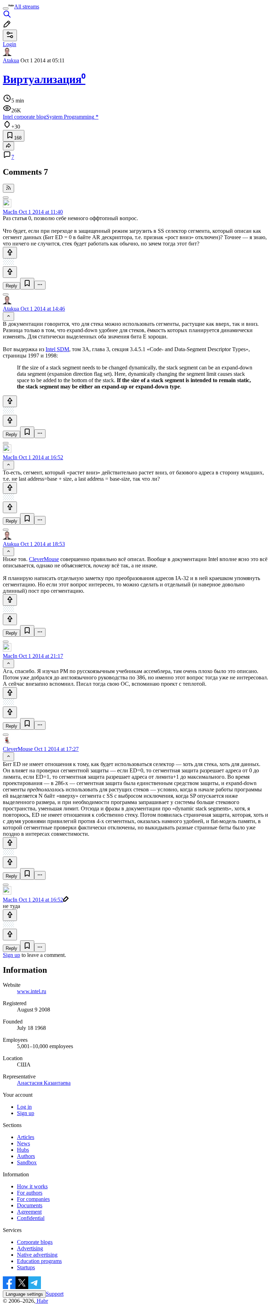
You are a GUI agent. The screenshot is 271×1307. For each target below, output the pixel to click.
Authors (26, 1156)
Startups (26, 1267)
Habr (41, 1301)
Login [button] (9, 44)
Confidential (30, 1218)
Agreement (29, 1212)
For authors (29, 1193)
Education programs (39, 1261)
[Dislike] (10, 272)
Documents (29, 1205)
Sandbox (27, 1162)
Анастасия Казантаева (44, 1083)
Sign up (11, 955)
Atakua (11, 60)
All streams (26, 7)
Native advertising (37, 1255)
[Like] (10, 253)
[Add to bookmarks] (27, 284)
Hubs (23, 1150)
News (23, 1143)
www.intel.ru (31, 991)
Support (55, 1294)
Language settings (24, 1294)
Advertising (30, 1248)
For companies (33, 1199)
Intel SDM (57, 349)
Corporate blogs (35, 1242)
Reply (11, 285)
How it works (32, 1186)
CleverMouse (44, 559)
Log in (24, 1107)
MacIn (10, 212)
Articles (25, 1137)
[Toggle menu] (5, 8)
